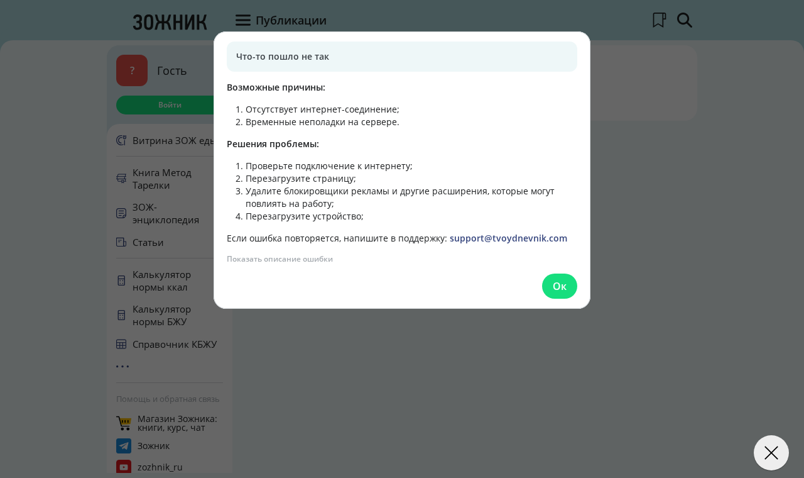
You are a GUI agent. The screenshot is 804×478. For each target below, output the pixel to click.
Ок (560, 286)
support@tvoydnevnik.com (508, 238)
